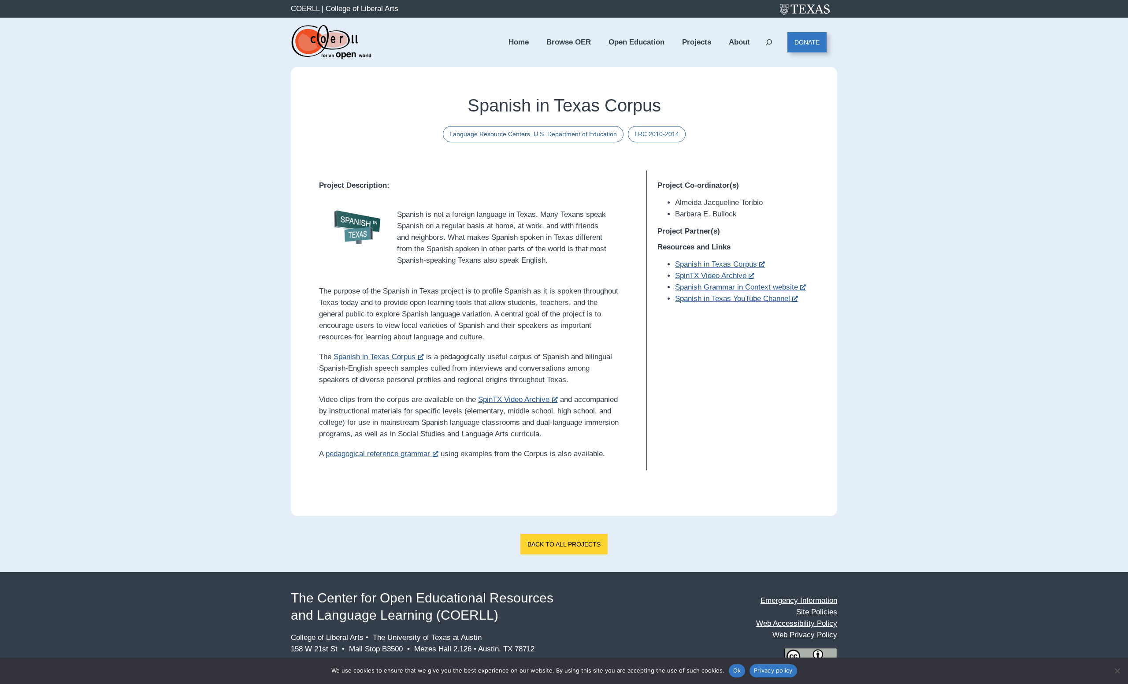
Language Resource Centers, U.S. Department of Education (533, 134)
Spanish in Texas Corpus (375, 357)
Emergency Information (799, 600)
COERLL (305, 8)
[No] (1117, 670)
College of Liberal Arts (362, 8)
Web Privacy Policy (804, 635)
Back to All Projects (564, 544)
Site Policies (816, 612)
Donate (807, 42)
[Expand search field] (768, 42)
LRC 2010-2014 (656, 134)
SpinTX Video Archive (513, 399)
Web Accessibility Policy (796, 623)
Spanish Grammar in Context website (737, 287)
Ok (737, 670)
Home (518, 42)
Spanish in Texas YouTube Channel (733, 298)
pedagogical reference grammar (378, 454)
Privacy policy (773, 670)
